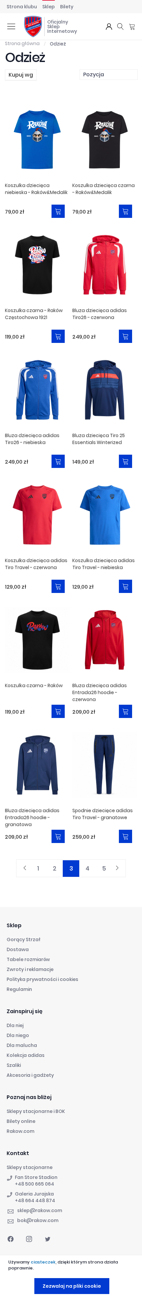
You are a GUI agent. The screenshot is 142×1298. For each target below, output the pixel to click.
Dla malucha (22, 1045)
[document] (71, 1276)
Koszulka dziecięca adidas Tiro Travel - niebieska (103, 564)
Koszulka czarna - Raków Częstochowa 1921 (34, 314)
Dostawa (18, 949)
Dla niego (18, 1035)
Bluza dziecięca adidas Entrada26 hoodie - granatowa (32, 817)
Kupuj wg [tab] (21, 75)
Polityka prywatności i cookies (42, 979)
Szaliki (14, 1065)
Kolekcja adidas (26, 1055)
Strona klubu (22, 6)
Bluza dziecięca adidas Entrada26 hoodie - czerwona (99, 692)
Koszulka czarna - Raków (34, 685)
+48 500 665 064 (34, 1184)
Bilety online (21, 1121)
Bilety (66, 6)
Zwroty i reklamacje (30, 969)
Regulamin (19, 989)
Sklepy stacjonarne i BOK (36, 1111)
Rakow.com (20, 1131)
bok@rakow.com (37, 1220)
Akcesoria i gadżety (30, 1075)
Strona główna (23, 43)
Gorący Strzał (23, 939)
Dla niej (15, 1025)
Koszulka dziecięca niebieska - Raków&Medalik (36, 189)
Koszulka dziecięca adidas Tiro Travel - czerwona (36, 564)
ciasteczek (43, 1262)
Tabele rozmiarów (28, 959)
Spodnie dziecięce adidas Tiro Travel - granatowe (102, 814)
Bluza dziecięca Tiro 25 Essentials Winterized (98, 439)
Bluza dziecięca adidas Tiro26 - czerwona (99, 314)
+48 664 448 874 (35, 1200)
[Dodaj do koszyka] (58, 211)
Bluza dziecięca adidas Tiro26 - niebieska (32, 439)
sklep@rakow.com (39, 1210)
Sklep (48, 6)
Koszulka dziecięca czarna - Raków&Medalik (103, 189)
